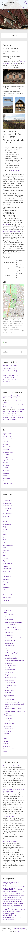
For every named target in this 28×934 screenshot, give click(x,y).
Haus (14, 320)
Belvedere (6, 224)
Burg (4, 537)
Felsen (13, 891)
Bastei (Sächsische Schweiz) (13, 708)
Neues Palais (9, 635)
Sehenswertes (7, 576)
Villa (19, 917)
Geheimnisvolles (8, 545)
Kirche (5, 553)
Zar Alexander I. (16, 331)
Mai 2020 (6, 468)
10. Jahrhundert (7, 498)
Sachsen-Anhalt (7, 568)
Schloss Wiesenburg (11, 685)
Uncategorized (7, 595)
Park (4, 555)
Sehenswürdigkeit (9, 915)
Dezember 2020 (8, 452)
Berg (4, 526)
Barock (5, 891)
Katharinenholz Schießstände (14, 630)
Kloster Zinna (9, 672)
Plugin (22, 318)
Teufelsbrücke (9, 645)
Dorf (4, 542)
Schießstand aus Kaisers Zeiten (14, 660)
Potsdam (5, 321)
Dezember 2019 (7, 481)
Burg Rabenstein (10, 675)
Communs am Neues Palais (13, 622)
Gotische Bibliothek (11, 627)
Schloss (5, 574)
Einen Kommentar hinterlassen (11, 333)
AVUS (6, 650)
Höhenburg (15, 897)
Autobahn (6, 519)
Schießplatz (6, 571)
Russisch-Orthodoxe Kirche (13, 638)
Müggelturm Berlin (11, 658)
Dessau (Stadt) (9, 699)
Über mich (6, 751)
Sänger (17, 329)
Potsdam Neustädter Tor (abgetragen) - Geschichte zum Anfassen (12, 415)
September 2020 (8, 460)
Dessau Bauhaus (10, 697)
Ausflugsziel (9, 888)
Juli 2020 (5, 462)
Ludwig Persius (17, 905)
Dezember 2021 (7, 439)
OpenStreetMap (11, 318)
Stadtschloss (9, 643)
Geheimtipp (6, 895)
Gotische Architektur (14, 895)
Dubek (5, 405)
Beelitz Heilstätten (10, 665)
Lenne (20, 327)
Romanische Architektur (16, 911)
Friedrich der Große (16, 893)
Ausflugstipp (21, 886)
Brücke (5, 534)
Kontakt (5, 743)
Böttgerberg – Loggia (11, 653)
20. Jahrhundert (7, 511)
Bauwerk (5, 521)
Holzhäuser (16, 323)
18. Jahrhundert (7, 506)
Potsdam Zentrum (21, 909)
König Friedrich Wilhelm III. (15, 899)
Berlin (5, 529)
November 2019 (8, 483)
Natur (13, 907)
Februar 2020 (7, 475)
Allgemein (6, 516)
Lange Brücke (9, 632)
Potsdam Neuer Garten (10, 365)
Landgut (21, 903)
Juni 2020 (6, 465)
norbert (5, 53)
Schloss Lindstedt (10, 640)
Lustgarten (5, 907)
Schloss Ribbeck (10, 683)
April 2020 (6, 470)
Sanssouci (6, 913)
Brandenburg (7, 532)
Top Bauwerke (7, 731)
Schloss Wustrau (10, 688)
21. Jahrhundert (7, 513)
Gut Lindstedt (21, 895)
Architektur (7, 886)
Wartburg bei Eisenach (10, 368)
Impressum (6, 746)
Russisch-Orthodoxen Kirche (11, 231)
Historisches (20, 320)
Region (5, 561)
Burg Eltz (8, 692)
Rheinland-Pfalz (8, 563)
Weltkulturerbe (7, 331)
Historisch (9, 897)
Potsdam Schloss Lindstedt (11, 766)
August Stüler (14, 886)
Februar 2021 (7, 447)
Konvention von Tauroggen (10, 327)
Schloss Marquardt (10, 677)
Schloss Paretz (9, 680)
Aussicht (19, 889)
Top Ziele (5, 714)
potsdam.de (14, 170)
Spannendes (6, 579)
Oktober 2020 (7, 457)
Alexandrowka (9, 614)
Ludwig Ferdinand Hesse (7, 905)
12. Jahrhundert (7, 500)
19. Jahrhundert (9, 320)
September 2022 (8, 434)
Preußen (15, 63)
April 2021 (6, 444)
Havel (4, 897)
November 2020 (8, 455)
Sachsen (5, 566)
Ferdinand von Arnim (20, 891)
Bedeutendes (7, 524)
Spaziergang (6, 582)
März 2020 (6, 473)
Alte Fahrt (16, 884)
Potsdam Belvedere (9, 816)
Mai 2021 (5, 441)
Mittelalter (9, 907)
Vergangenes (7, 597)
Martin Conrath (7, 396)
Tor (4, 589)
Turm (4, 592)
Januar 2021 (6, 449)
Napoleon (5, 329)
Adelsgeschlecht (6, 882)
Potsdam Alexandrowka (10, 841)
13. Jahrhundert (7, 503)
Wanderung (6, 600)
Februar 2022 (7, 436)
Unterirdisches (8, 729)
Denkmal (5, 540)
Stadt (4, 584)
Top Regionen (7, 610)
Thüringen (6, 587)
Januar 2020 (6, 478)
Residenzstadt (7, 911)
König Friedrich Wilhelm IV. (11, 903)
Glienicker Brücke (10, 624)
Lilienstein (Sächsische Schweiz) (15, 711)
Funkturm (8, 655)
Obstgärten (12, 329)
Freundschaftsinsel (6, 893)
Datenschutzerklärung (9, 749)
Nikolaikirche (5, 909)
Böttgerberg (9, 619)
